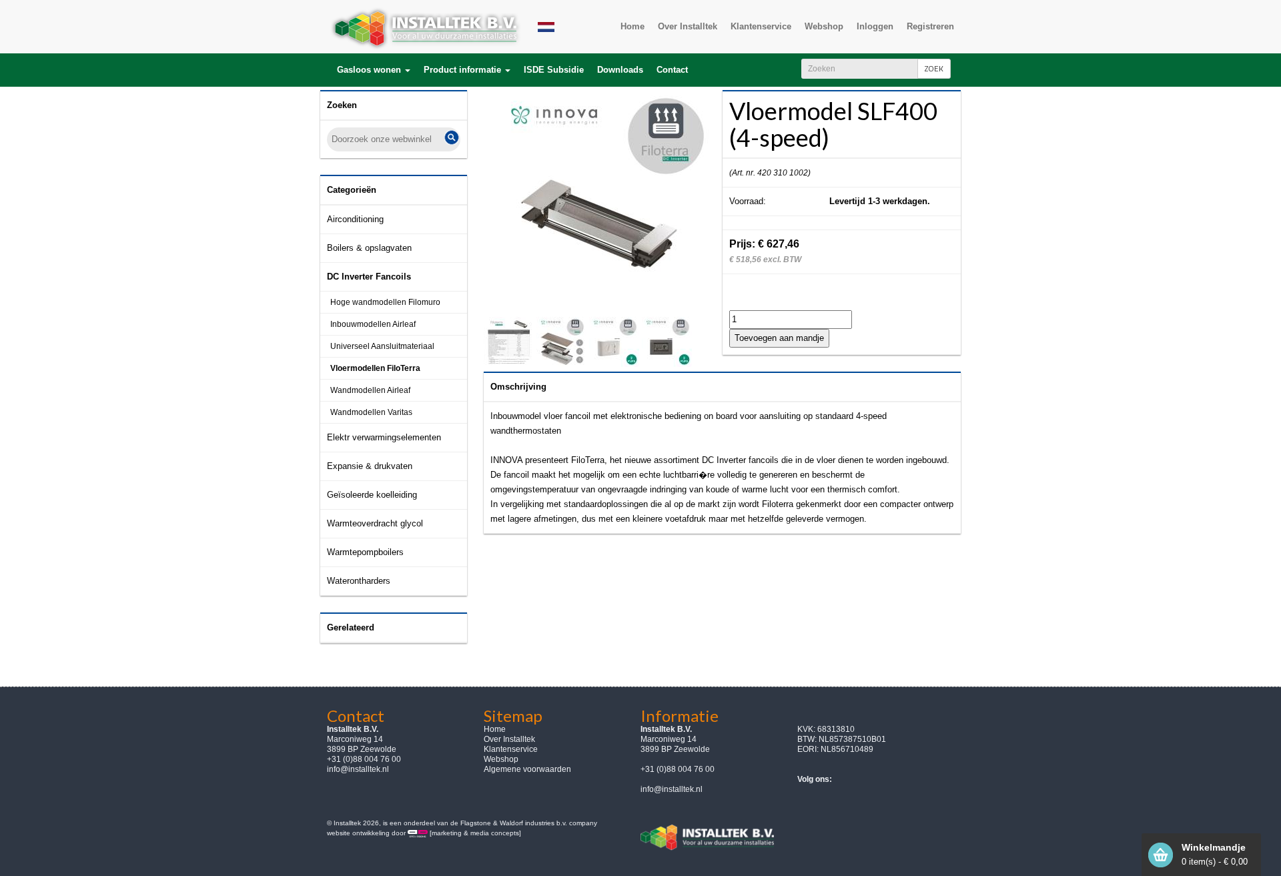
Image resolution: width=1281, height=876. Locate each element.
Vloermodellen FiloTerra (375, 368)
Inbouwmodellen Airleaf (373, 324)
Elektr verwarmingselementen (384, 437)
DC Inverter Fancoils (369, 277)
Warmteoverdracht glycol (375, 523)
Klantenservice (511, 749)
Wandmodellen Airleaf (370, 390)
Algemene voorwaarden (527, 769)
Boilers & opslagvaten (369, 248)
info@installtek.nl (358, 769)
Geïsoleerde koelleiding (372, 495)
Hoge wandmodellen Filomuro (385, 302)
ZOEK (934, 68)
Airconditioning (355, 219)
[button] (373, 70)
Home (495, 729)
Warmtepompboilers (365, 552)
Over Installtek (509, 739)
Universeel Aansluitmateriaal (382, 346)
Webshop (501, 759)
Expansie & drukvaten (369, 466)
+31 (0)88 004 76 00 (677, 769)
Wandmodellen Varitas (371, 412)
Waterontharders (358, 581)
